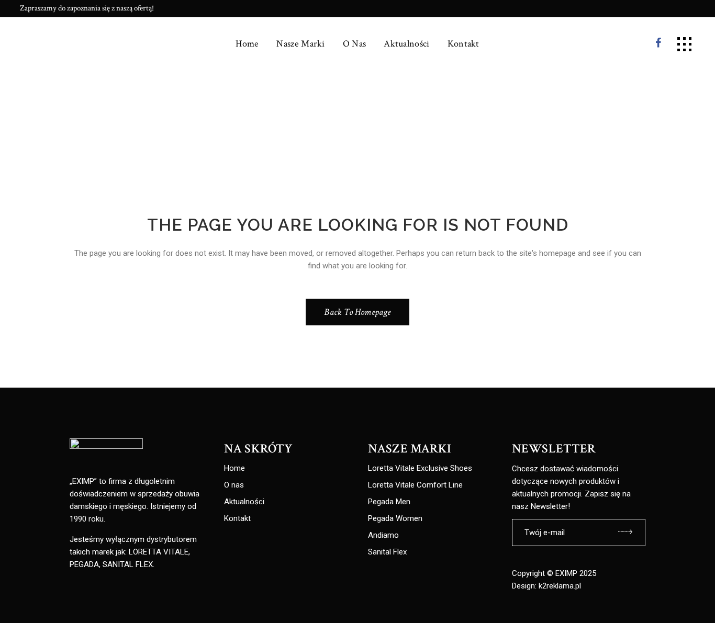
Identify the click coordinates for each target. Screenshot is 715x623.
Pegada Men (389, 502)
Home (234, 468)
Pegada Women (395, 519)
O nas (234, 485)
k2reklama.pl (560, 586)
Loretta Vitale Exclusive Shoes (420, 468)
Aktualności (244, 502)
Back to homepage (357, 312)
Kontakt (237, 519)
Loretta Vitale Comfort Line (415, 485)
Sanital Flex (387, 552)
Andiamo (383, 535)
